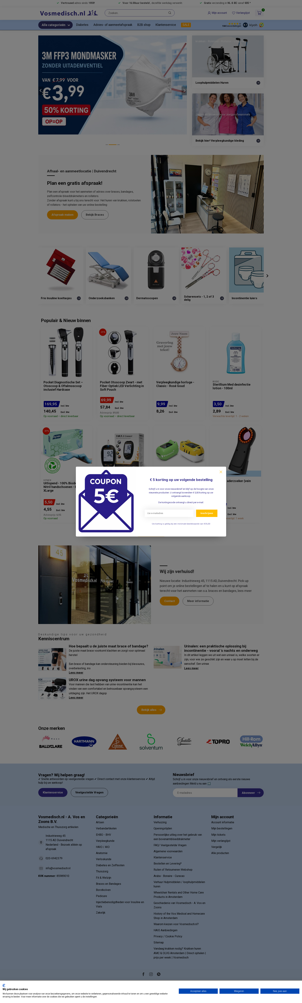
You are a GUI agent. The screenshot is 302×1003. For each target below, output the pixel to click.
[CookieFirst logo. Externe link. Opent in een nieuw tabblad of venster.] (4, 985)
